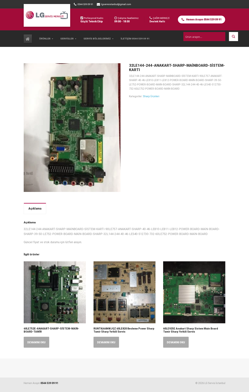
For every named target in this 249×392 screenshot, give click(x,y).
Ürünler (44, 38)
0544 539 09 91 (49, 383)
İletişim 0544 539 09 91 (135, 38)
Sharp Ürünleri (151, 96)
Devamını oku (36, 342)
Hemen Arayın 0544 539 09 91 (203, 19)
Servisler (67, 38)
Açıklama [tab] (34, 208)
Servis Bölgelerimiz (97, 38)
